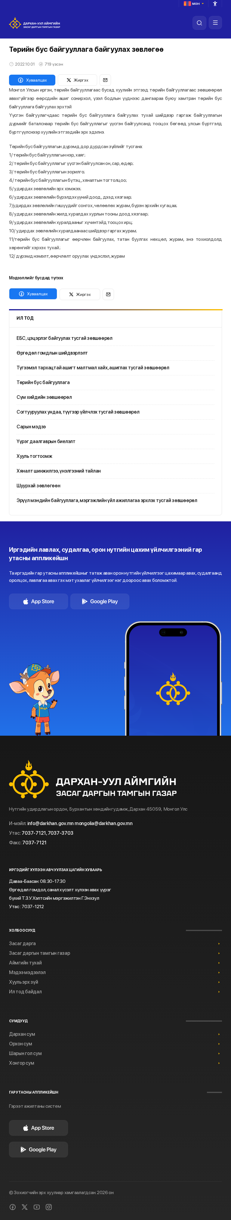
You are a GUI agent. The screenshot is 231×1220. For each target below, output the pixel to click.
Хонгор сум (21, 1063)
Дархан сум (22, 1034)
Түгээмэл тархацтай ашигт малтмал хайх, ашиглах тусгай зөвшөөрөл (93, 368)
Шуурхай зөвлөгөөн (38, 486)
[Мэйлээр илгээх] (105, 80)
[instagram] (48, 1207)
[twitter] (24, 1207)
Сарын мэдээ (31, 427)
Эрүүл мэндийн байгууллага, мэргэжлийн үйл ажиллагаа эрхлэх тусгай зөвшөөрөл (107, 500)
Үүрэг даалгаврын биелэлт (46, 441)
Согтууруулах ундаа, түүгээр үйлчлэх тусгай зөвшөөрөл (78, 412)
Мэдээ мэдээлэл (27, 972)
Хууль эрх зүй (23, 982)
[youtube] (36, 1207)
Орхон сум (20, 1044)
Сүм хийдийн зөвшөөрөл (44, 397)
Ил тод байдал (25, 992)
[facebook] (12, 1207)
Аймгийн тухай (25, 963)
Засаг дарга (22, 943)
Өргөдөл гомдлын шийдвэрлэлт (52, 353)
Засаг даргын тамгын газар (39, 953)
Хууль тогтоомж (34, 456)
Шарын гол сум (25, 1053)
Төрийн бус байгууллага (43, 382)
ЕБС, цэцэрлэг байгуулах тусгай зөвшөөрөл (64, 338)
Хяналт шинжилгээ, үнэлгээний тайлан (59, 471)
